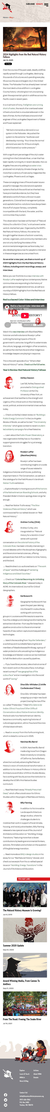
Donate (39, 4)
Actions (36, 1070)
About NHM (37, 1074)
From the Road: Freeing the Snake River (22, 1019)
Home (5, 17)
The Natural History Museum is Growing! (22, 910)
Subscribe (30, 4)
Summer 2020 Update (13, 945)
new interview (19, 331)
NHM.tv (22, 1077)
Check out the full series (34, 364)
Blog (11, 17)
